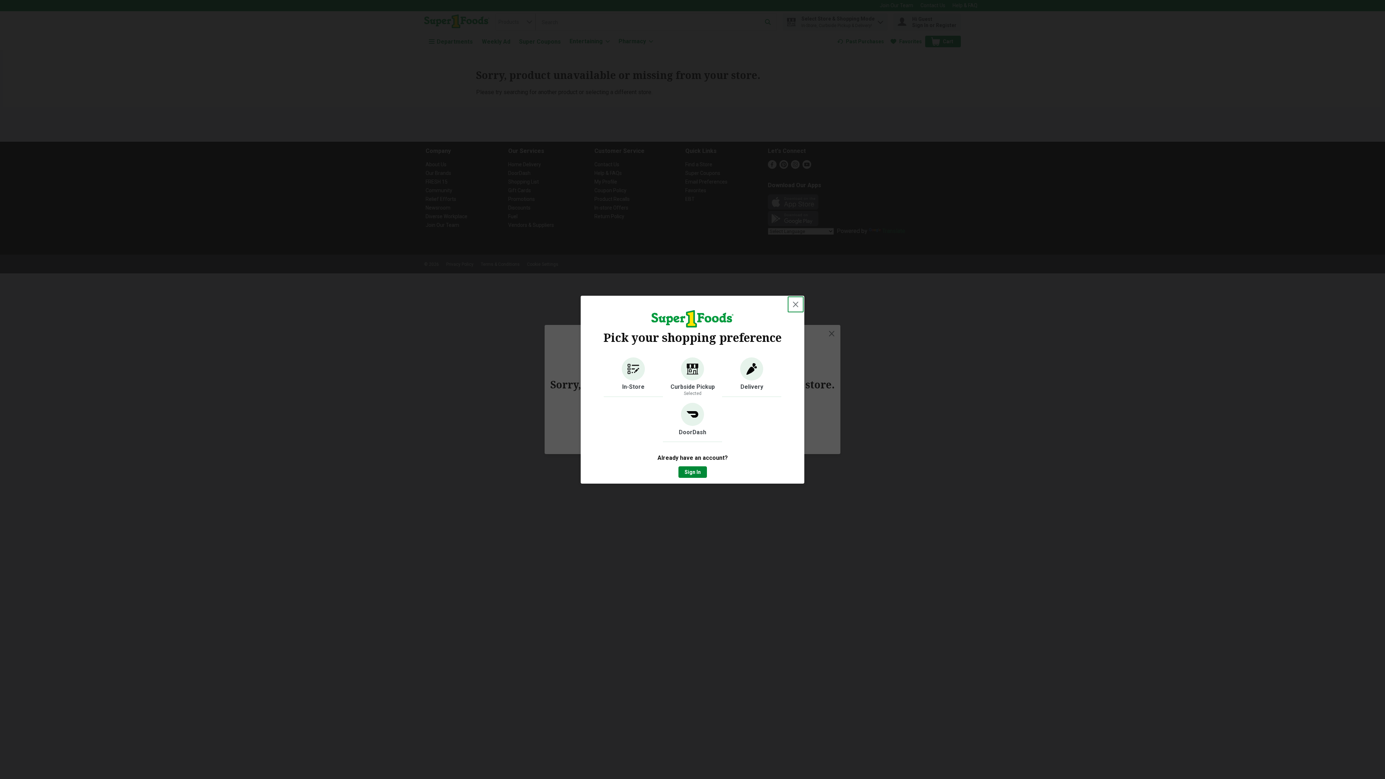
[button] (633, 377)
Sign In (693, 472)
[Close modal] (795, 304)
